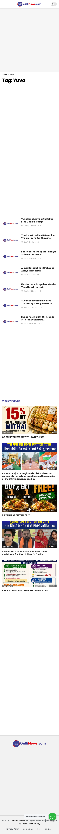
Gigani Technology (31, 824)
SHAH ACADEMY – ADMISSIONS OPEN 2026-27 (26, 590)
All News (7, 432)
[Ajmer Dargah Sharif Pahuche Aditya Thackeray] (10, 273)
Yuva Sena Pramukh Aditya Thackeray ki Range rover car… (38, 302)
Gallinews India (17, 820)
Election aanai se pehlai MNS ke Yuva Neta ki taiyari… (38, 285)
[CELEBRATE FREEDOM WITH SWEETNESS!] (29, 420)
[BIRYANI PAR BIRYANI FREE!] (29, 498)
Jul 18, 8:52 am (30, 258)
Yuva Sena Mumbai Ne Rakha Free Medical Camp (37, 220)
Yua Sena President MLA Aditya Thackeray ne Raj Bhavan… (38, 236)
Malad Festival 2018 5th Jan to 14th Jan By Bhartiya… (37, 318)
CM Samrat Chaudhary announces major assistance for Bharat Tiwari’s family (25, 553)
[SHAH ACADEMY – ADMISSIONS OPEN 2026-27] (29, 573)
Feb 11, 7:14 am (30, 226)
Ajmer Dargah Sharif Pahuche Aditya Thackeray (37, 269)
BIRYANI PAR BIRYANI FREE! (16, 515)
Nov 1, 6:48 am (30, 242)
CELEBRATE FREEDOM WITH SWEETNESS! (23, 437)
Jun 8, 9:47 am (30, 275)
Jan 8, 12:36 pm (30, 324)
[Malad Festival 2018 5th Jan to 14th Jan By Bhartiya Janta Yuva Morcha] (10, 322)
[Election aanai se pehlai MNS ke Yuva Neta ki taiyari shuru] (10, 289)
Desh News (8, 469)
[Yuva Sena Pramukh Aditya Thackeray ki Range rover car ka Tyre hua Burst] (10, 305)
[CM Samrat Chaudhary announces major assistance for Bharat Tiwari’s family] (29, 534)
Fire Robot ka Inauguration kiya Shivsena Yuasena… (38, 253)
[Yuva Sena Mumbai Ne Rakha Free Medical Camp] (10, 224)
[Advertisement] (29, 39)
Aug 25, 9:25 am (30, 307)
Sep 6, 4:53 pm (30, 291)
